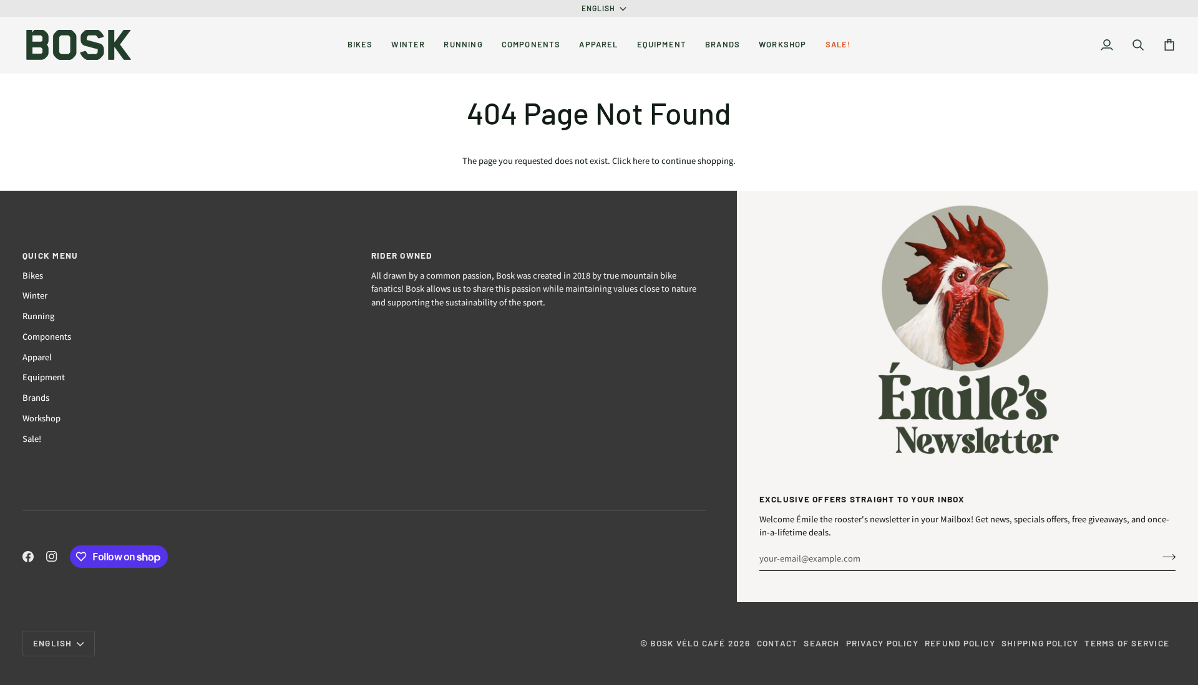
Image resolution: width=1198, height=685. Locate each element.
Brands (35, 397)
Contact (777, 643)
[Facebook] (28, 556)
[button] (360, 45)
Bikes (32, 275)
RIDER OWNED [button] (401, 255)
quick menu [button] (50, 255)
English (599, 8)
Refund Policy (960, 643)
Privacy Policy (882, 643)
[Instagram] (51, 556)
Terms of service (1126, 643)
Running (38, 316)
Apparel (37, 357)
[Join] (1165, 557)
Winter (34, 295)
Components (46, 336)
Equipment (43, 377)
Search (821, 643)
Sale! (31, 438)
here (641, 160)
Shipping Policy (1039, 643)
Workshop (41, 418)
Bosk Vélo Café (687, 643)
